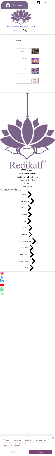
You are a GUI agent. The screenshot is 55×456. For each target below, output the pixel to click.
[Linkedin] (27, 281)
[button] (35, 40)
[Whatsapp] (27, 289)
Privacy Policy (15, 445)
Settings (14, 452)
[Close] (51, 439)
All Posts (18, 40)
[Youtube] (27, 285)
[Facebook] (27, 277)
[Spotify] (27, 293)
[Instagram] (27, 273)
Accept (41, 452)
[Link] (21, 13)
